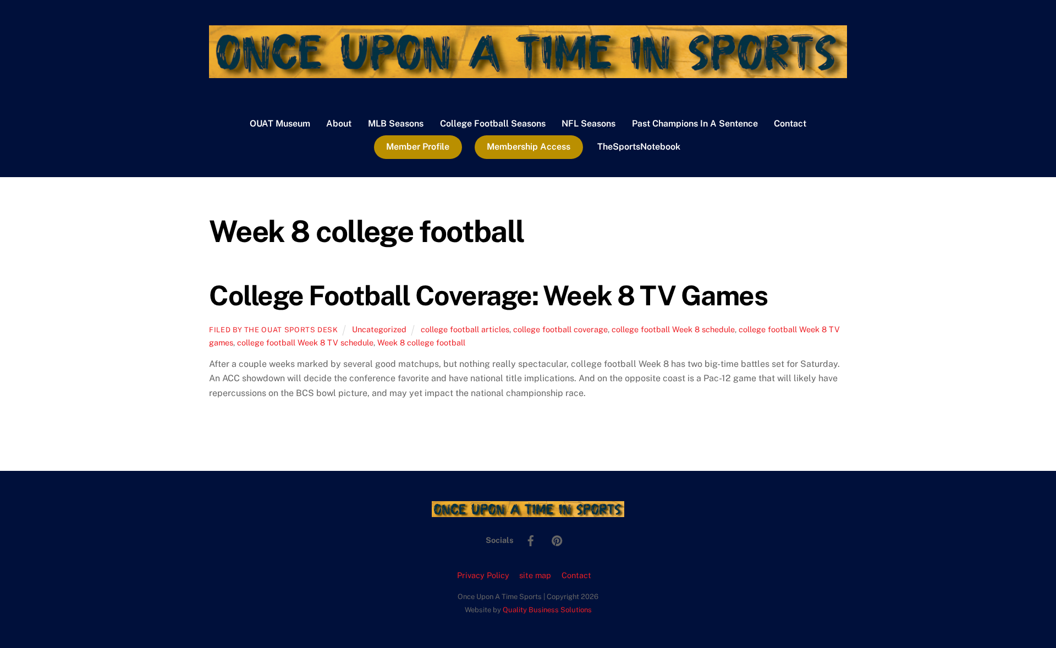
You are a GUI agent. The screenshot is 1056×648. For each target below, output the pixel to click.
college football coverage (560, 329)
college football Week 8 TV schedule (305, 342)
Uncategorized (379, 329)
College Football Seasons (493, 123)
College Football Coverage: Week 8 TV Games (488, 295)
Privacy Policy (483, 575)
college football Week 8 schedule (673, 329)
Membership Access (528, 146)
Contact (790, 123)
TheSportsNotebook (638, 146)
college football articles (465, 329)
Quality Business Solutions (547, 610)
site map (535, 575)
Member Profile (417, 146)
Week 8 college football (421, 342)
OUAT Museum (280, 123)
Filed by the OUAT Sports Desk (273, 330)
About (338, 123)
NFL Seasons (588, 123)
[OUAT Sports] (528, 72)
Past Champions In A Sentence (695, 123)
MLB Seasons (396, 123)
